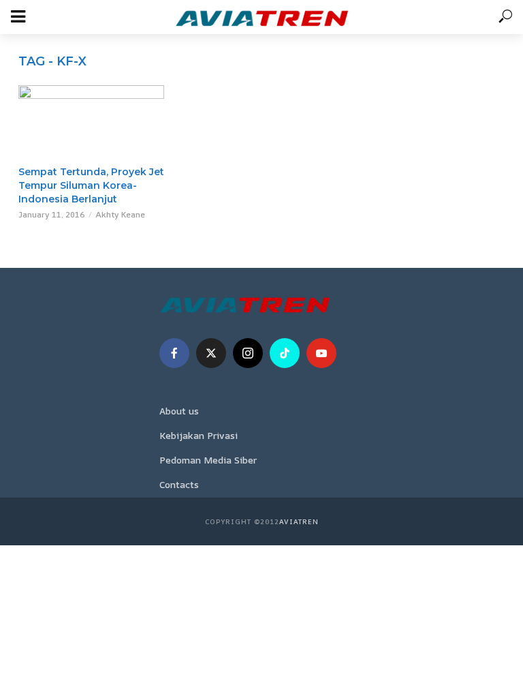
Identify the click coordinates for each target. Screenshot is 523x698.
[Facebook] (174, 353)
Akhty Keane (120, 214)
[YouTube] (321, 353)
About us (179, 410)
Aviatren (299, 521)
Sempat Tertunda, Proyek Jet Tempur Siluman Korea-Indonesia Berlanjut (91, 185)
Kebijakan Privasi (198, 435)
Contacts (179, 484)
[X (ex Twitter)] (211, 353)
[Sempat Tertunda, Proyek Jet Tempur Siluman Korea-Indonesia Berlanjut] (91, 121)
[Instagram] (248, 353)
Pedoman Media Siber (208, 459)
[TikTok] (285, 353)
